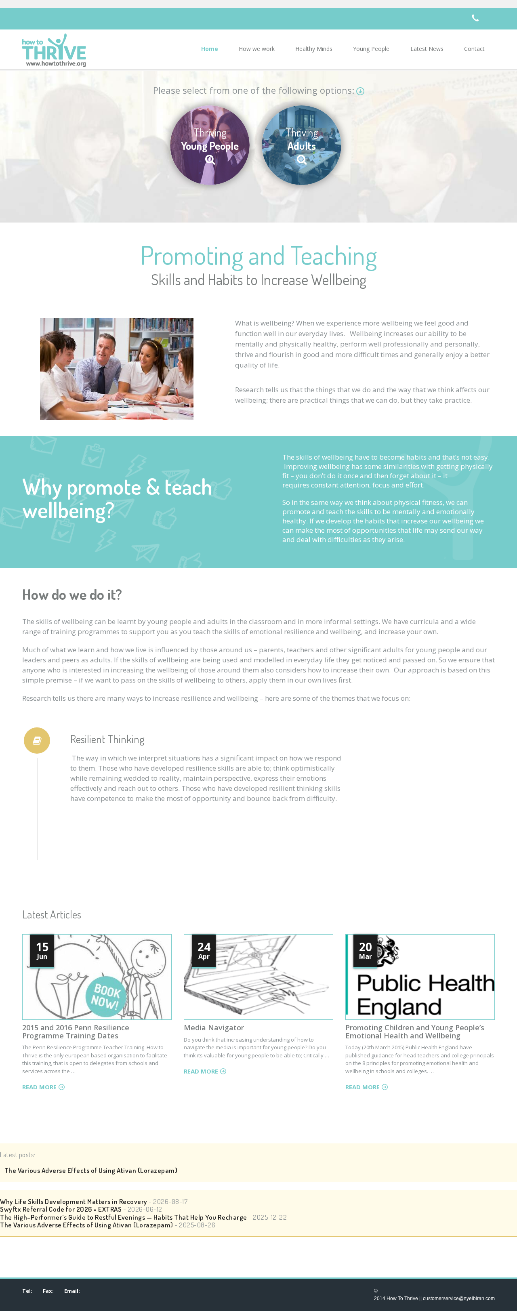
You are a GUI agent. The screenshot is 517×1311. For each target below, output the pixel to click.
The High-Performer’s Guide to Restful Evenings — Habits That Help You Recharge (123, 1217)
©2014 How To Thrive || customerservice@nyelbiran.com (434, 1295)
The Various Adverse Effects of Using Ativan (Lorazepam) (88, 1170)
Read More (39, 1087)
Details (121, 1002)
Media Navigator (214, 1027)
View (85, 1002)
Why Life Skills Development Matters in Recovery (73, 1201)
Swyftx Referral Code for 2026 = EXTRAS (61, 1209)
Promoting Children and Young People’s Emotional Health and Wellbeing (414, 1031)
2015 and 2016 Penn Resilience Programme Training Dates (75, 1031)
